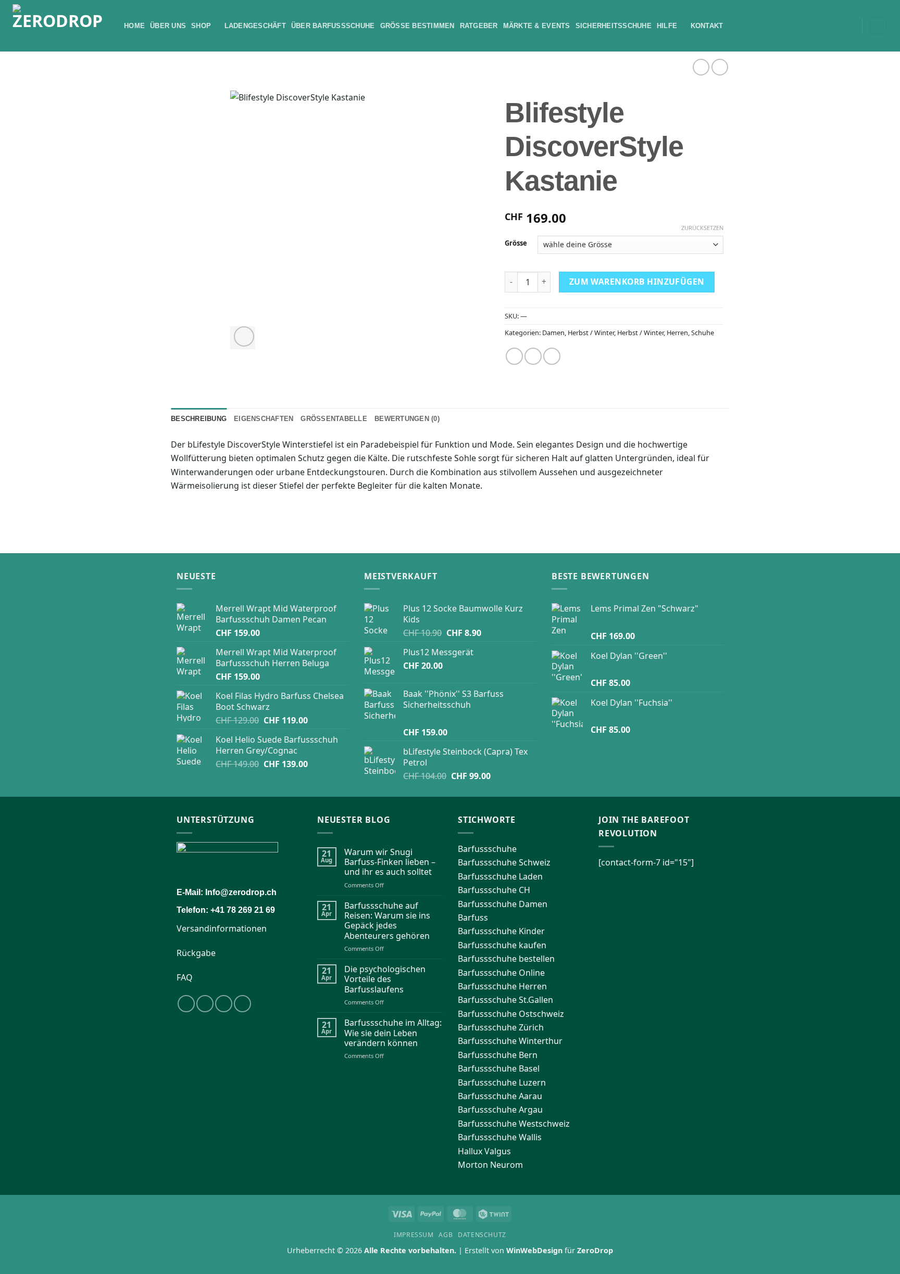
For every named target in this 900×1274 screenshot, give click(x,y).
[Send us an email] (242, 1003)
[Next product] (701, 67)
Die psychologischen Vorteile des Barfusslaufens (385, 979)
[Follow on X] (223, 1003)
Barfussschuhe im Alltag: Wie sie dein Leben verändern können (393, 1033)
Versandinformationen (222, 928)
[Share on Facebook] (514, 356)
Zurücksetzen (702, 228)
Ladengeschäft (255, 26)
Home (134, 26)
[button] (850, 26)
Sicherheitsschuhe (614, 26)
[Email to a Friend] (551, 356)
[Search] (836, 25)
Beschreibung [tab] (199, 419)
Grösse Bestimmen (417, 26)
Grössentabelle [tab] (334, 419)
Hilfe (667, 26)
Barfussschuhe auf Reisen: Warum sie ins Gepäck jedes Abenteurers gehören (387, 921)
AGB (446, 1234)
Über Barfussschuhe (333, 26)
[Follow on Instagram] (205, 1003)
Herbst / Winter (591, 332)
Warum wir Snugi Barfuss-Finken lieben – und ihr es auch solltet (389, 862)
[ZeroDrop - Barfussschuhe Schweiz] (60, 25)
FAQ (185, 977)
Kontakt (707, 26)
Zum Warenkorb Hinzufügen (637, 281)
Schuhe (702, 332)
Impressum (414, 1234)
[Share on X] (533, 356)
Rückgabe (196, 953)
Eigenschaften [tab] (263, 419)
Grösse (516, 243)
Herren (677, 332)
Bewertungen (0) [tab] (407, 419)
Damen (553, 332)
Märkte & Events (536, 26)
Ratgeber (479, 26)
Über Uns (168, 26)
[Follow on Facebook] (186, 1003)
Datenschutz (482, 1234)
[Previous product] (719, 67)
